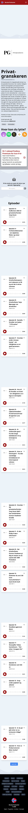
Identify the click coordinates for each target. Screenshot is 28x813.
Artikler (16, 809)
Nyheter (21, 789)
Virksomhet (6, 781)
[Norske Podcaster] (14, 800)
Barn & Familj (15, 781)
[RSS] (24, 134)
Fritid (7, 791)
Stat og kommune (16, 791)
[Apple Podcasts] (3, 134)
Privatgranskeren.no (9, 98)
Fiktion (4, 124)
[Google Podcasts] (19, 134)
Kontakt (21, 809)
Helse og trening (7, 794)
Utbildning (19, 778)
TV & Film (14, 786)
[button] (26, 2)
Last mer (14, 764)
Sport (23, 794)
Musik (22, 781)
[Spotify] (8, 134)
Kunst (12, 778)
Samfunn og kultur (20, 783)
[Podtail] (14, 134)
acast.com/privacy (18, 114)
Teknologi (6, 786)
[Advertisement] (14, 19)
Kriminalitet (11, 124)
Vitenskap (16, 794)
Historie (6, 789)
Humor (7, 778)
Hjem (5, 809)
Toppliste (10, 809)
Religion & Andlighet (7, 783)
